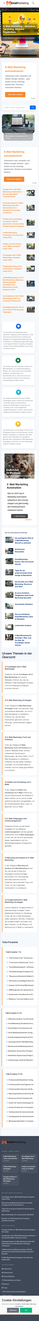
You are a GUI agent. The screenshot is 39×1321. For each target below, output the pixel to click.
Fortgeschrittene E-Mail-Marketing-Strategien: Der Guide (19, 1231)
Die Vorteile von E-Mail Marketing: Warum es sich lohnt (24, 584)
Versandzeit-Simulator (24, 604)
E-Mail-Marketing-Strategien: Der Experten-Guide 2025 (13, 235)
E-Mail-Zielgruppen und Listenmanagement (16, 820)
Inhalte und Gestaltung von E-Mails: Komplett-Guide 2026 (12, 246)
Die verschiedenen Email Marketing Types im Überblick (24, 616)
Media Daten (7, 1295)
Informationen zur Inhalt (12, 1280)
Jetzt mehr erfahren (15, 94)
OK (26, 1310)
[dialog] (19, 1305)
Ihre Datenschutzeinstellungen (14, 1291)
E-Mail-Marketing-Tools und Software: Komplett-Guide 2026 (12, 268)
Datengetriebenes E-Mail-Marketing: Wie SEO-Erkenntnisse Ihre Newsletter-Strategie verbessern (13, 208)
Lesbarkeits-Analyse (23, 625)
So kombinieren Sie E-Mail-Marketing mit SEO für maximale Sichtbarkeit (13, 298)
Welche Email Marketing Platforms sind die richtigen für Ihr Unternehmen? (17, 1204)
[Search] (33, 3)
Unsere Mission (8, 1276)
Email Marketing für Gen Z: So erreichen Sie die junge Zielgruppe (13, 309)
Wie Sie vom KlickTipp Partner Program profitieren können (16, 1219)
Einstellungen (19, 1306)
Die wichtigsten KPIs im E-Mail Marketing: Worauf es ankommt (24, 540)
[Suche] (33, 108)
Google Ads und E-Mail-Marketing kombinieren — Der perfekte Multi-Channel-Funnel (19, 1237)
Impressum (7, 1269)
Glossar (6, 1284)
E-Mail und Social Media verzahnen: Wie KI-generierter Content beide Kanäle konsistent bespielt (18, 1252)
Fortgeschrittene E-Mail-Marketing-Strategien (16, 901)
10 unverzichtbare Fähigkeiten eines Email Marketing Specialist (24, 595)
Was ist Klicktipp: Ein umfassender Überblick (18, 1214)
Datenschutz (8, 1272)
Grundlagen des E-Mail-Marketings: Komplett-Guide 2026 (12, 257)
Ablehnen (13, 1310)
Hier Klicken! (20, 516)
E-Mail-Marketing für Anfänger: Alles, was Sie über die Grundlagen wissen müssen (23, 640)
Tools (5, 1288)
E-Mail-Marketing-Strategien (19, 700)
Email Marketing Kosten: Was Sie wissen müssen (24, 561)
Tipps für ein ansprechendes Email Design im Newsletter (23, 573)
